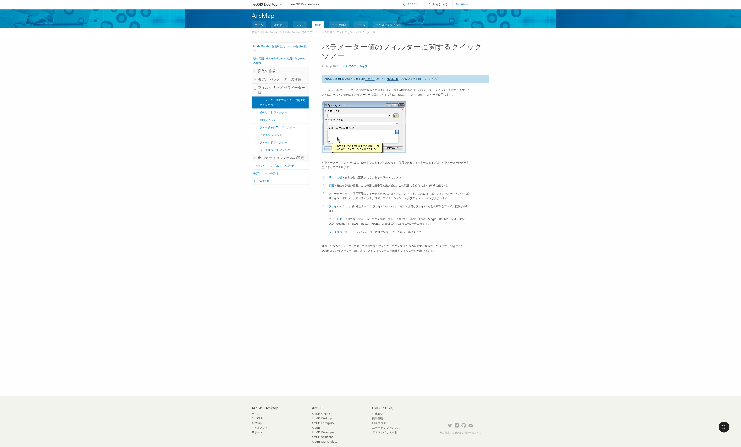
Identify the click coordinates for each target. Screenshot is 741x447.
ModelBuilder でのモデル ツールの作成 (307, 32)
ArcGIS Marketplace (324, 441)
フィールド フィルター (273, 142)
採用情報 (377, 418)
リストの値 (335, 177)
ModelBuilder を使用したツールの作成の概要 (280, 48)
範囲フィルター (269, 120)
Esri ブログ (379, 423)
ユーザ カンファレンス (386, 427)
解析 (318, 25)
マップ (300, 25)
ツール (360, 25)
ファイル (334, 206)
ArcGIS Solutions (322, 437)
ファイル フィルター (272, 135)
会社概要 (377, 414)
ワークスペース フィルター (276, 150)
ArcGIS (316, 427)
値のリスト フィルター (273, 112)
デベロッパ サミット (384, 432)
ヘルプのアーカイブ (355, 66)
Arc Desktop (265, 4)
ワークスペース (338, 232)
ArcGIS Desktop (322, 418)
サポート (257, 432)
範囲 (331, 185)
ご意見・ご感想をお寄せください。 (462, 432)
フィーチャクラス (339, 193)
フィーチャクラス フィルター (277, 127)
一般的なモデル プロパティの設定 (273, 166)
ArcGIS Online (321, 414)
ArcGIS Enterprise (323, 423)
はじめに (279, 25)
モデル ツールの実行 (265, 173)
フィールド (335, 219)
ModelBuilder (270, 32)
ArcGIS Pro (298, 4)
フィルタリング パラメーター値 (355, 32)
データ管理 (339, 25)
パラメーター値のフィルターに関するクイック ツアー (282, 102)
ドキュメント (260, 427)
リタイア (370, 78)
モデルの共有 (261, 181)
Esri (481, 4)
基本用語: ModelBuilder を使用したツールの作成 (279, 61)
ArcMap (313, 4)
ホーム (259, 25)
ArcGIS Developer (323, 432)
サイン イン (441, 4)
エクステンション (387, 25)
